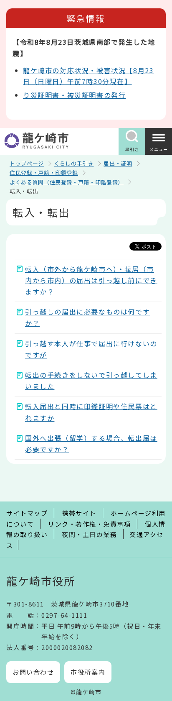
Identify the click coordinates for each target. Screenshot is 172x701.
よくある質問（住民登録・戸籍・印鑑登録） (67, 182)
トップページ (27, 163)
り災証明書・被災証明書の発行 (74, 95)
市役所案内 (88, 672)
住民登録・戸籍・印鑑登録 (44, 173)
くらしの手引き (74, 163)
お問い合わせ (33, 672)
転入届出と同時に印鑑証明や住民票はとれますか (91, 411)
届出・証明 (118, 163)
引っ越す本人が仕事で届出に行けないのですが (91, 349)
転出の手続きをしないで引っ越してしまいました (91, 380)
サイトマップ (27, 513)
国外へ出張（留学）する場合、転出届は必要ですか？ (91, 443)
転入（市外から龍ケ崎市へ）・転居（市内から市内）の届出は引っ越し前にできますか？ (91, 280)
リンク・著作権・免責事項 (89, 523)
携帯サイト (79, 513)
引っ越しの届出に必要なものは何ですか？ (87, 317)
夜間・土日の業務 (89, 534)
